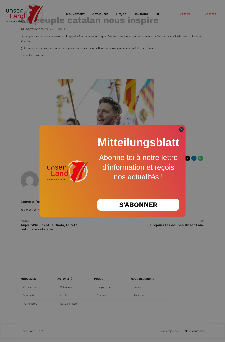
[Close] (181, 129)
